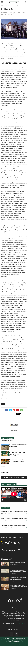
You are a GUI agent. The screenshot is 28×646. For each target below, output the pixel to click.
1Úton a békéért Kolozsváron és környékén (14, 518)
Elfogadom (14, 643)
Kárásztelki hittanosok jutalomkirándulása (13, 525)
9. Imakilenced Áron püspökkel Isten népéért (14, 511)
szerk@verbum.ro (20, 623)
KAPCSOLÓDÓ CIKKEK (7, 438)
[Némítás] (22, 500)
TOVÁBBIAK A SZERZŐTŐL (9, 440)
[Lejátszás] (3, 500)
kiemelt (7, 404)
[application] (14, 494)
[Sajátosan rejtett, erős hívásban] (5, 564)
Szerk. (2, 513)
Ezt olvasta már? (6, 559)
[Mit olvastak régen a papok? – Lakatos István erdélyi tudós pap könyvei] (5, 571)
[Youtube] (16, 634)
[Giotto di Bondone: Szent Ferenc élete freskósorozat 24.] (5, 579)
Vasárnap (6, 17)
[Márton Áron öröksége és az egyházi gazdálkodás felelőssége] (5, 587)
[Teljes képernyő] (25, 500)
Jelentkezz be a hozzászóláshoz (14, 477)
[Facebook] (11, 634)
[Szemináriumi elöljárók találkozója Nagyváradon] (5, 461)
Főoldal (2, 5)
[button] (26, 2)
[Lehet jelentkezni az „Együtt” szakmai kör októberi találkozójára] (5, 453)
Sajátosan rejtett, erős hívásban (17, 562)
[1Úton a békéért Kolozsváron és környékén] (5, 447)
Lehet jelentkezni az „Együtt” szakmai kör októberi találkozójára (18, 454)
